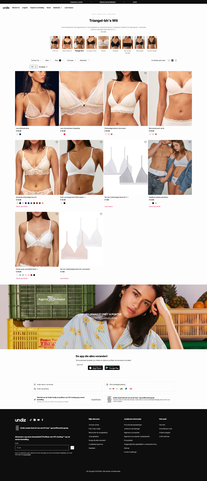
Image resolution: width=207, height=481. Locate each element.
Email (17, 443)
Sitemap (126, 448)
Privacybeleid (128, 440)
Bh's (104, 14)
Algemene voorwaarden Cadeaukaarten (137, 436)
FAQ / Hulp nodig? (94, 429)
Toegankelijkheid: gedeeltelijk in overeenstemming (140, 444)
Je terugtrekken (94, 436)
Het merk (162, 425)
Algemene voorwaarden (132, 432)
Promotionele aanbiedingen (133, 425)
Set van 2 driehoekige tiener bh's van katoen (75, 269)
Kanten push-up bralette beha (26, 269)
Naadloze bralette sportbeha (158, 197)
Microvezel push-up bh (156, 128)
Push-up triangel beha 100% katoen (72, 197)
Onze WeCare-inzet (165, 429)
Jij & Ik (135, 2)
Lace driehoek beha (22, 128)
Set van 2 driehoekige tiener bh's (116, 197)
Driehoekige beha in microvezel (115, 128)
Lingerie (99, 14)
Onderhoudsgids (164, 432)
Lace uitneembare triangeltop (70, 128)
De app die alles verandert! (97, 440)
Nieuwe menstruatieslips (108, 2)
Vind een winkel (94, 425)
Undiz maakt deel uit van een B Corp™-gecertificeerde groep (133, 398)
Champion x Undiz (76, 2)
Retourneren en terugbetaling (98, 432)
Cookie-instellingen (130, 452)
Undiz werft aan (164, 436)
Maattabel (92, 448)
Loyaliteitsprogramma (96, 444)
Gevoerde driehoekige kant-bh (26, 197)
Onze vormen (111, 14)
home (93, 14)
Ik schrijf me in (96, 399)
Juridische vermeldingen (132, 429)
